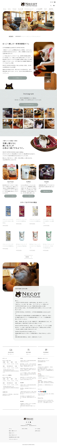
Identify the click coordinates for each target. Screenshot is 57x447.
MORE (27, 256)
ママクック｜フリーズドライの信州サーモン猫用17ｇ (48, 221)
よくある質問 (39, 9)
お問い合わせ (37, 430)
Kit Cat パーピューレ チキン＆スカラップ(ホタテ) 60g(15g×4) (48, 246)
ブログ (45, 9)
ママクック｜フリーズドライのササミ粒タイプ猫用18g (8, 221)
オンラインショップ (29, 9)
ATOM (26, 428)
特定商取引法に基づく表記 (14, 437)
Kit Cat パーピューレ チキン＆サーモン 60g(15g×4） (35, 246)
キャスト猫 (20, 9)
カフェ (9, 9)
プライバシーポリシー (13, 439)
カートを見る (37, 428)
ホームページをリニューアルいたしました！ (31, 36)
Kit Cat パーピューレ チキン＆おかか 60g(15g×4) (21, 246)
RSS (23, 428)
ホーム (4, 9)
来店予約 (51, 9)
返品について (11, 432)
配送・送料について (13, 430)
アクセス (14, 9)
